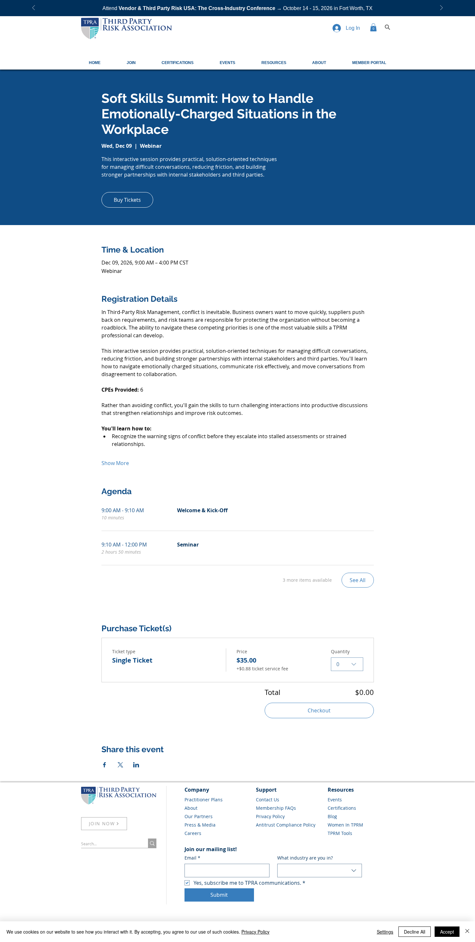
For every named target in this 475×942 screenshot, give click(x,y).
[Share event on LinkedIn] (136, 764)
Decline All (414, 931)
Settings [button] (385, 931)
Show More (115, 463)
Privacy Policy (255, 931)
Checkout (319, 710)
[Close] (467, 931)
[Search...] (152, 843)
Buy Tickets (127, 199)
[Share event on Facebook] (104, 764)
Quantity (340, 651)
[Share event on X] (120, 764)
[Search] (387, 27)
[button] (373, 27)
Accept (447, 931)
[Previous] (33, 8)
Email (192, 858)
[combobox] (347, 664)
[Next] (441, 8)
